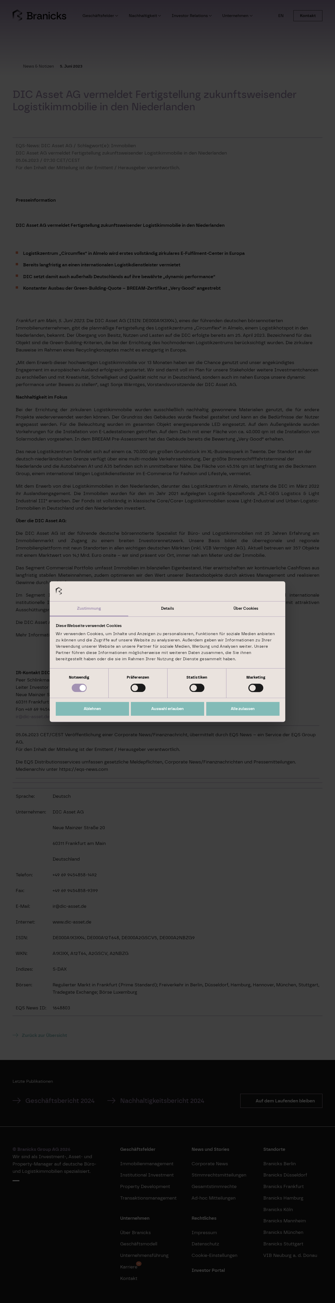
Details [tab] (167, 608)
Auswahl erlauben (167, 709)
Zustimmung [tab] (89, 608)
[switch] (138, 688)
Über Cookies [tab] (245, 608)
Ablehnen (92, 709)
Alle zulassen (243, 709)
